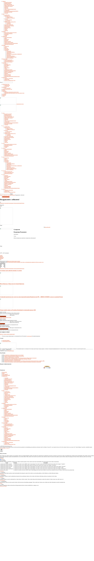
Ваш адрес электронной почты (15, 321)
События (3, 1)
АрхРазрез (6, 8)
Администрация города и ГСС (10, 21)
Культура (6, 18)
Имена (5, 38)
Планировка (9, 51)
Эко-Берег (6, 13)
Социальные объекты (11, 167)
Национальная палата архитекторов (11, 43)
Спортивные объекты (11, 52)
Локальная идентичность (9, 44)
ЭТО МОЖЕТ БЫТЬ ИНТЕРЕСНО (7, 270)
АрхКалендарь (7, 85)
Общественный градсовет (9, 25)
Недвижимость (7, 26)
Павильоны (9, 166)
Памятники (4, 91)
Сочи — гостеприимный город (10, 9)
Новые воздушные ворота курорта (13, 261)
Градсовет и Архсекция (8, 24)
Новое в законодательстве (9, 5)
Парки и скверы (10, 16)
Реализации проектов (8, 33)
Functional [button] (2, 471)
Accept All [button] (7, 448)
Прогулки (6, 48)
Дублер (5, 68)
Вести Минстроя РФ (8, 4)
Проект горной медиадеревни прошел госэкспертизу (14, 356)
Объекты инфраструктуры (11, 168)
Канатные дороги (7, 75)
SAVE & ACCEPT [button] (3, 486)
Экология (6, 30)
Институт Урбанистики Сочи (9, 80)
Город (3, 125)
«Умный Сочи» (7, 20)
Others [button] (1, 483)
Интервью (6, 40)
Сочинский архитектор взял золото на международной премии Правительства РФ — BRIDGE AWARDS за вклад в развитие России (31, 296)
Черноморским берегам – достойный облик (12, 359)
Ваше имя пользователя (14, 314)
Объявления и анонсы (8, 6)
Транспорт (4, 62)
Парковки (6, 73)
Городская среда (7, 127)
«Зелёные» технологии (8, 78)
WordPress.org (4, 376)
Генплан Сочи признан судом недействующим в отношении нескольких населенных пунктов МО (22, 361)
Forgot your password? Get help (5, 317)
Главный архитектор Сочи (7, 89)
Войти (3, 373)
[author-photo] (2, 267)
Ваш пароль (12, 315)
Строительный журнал (6, 341)
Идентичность (9, 19)
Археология (6, 46)
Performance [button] (2, 474)
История (3, 45)
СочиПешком (6, 10)
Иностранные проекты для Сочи (10, 32)
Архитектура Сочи (5, 84)
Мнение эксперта (7, 41)
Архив (3, 95)
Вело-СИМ (6, 65)
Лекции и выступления (8, 42)
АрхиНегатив (6, 126)
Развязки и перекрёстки (8, 71)
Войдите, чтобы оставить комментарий (7, 334)
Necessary (3, 459)
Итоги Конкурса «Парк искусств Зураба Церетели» (12, 283)
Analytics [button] (1, 477)
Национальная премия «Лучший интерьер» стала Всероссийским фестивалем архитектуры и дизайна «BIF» (24, 360)
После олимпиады (10, 57)
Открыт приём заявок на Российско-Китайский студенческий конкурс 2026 (18, 310)
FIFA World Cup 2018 (8, 12)
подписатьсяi (29, 336)
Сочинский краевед (6, 340)
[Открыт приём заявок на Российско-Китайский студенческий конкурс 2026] (6, 307)
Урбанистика (6, 79)
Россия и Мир (4, 58)
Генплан (3, 90)
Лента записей (5, 374)
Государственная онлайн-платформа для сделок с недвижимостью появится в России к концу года (25, 262)
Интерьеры (6, 34)
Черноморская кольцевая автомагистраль (12, 76)
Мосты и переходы (7, 72)
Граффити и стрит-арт (11, 17)
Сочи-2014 (6, 50)
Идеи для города (7, 88)
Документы (9, 23)
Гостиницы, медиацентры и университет (14, 54)
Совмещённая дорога (8, 69)
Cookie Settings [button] (2, 448)
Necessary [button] (2, 458)
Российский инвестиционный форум (11, 11)
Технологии (4, 77)
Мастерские (6, 39)
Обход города (6, 67)
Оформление (9, 53)
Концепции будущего (8, 61)
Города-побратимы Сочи (9, 60)
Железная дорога (7, 64)
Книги (5, 47)
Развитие (6, 28)
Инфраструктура (7, 27)
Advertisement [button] (2, 480)
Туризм (5, 29)
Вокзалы (6, 66)
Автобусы (6, 63)
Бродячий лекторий (8, 2)
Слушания (8, 22)
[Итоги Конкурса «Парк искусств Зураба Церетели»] (6, 281)
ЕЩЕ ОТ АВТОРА (18, 270)
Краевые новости (7, 3)
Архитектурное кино (8, 59)
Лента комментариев (6, 375)
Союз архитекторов (8, 37)
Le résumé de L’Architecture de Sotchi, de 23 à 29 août (13, 355)
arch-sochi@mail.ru (10, 350)
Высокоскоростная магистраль (10, 70)
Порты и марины (7, 74)
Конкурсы (6, 7)
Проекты (3, 31)
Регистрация (4, 372)
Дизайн (5, 35)
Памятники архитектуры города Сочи (11, 92)
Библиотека (4, 87)
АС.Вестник (6, 86)
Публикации (6, 49)
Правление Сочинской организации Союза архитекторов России (12, 203)
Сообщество (4, 36)
